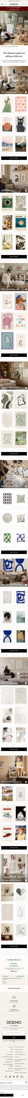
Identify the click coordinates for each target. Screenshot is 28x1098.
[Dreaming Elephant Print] (7, 301)
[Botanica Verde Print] (21, 419)
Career (11, 1052)
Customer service (19, 1049)
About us (11, 1047)
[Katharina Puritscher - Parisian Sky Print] (7, 143)
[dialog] (14, 1089)
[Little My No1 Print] (21, 794)
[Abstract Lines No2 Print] (7, 419)
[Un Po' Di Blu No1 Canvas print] (7, 636)
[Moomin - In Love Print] (21, 814)
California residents (19, 1063)
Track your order (19, 1052)
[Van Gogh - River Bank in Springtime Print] (21, 439)
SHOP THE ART (14, 158)
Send (14, 1037)
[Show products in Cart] (25, 4)
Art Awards (10, 1068)
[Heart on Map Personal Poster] (21, 932)
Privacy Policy (12, 1040)
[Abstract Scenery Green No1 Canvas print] (21, 617)
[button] (14, 42)
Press (11, 1049)
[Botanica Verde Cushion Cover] (21, 498)
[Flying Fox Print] (21, 341)
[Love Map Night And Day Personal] (21, 892)
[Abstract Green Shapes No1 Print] (7, 400)
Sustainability (10, 1054)
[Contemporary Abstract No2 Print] (7, 735)
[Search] (5, 4)
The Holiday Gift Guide (12, 46)
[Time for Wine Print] (7, 242)
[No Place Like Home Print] (7, 439)
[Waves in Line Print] (21, 695)
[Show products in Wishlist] (22, 4)
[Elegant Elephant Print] (7, 321)
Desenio (3, 46)
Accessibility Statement (7, 1057)
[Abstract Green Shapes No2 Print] (21, 400)
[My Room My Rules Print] (21, 321)
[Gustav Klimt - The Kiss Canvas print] (21, 636)
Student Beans (9, 1059)
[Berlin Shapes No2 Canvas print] (7, 617)
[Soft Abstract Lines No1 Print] (21, 735)
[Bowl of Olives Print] (21, 242)
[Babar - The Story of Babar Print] (7, 833)
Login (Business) (9, 1071)
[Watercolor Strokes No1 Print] (7, 715)
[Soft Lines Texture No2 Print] (21, 715)
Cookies (17, 1057)
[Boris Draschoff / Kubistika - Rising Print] (7, 124)
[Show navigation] (2, 4)
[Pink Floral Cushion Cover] (21, 518)
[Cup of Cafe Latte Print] (21, 222)
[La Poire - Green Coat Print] (7, 104)
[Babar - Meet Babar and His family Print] (7, 814)
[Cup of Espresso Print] (7, 203)
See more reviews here (14, 988)
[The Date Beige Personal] (7, 912)
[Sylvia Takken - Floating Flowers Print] (21, 104)
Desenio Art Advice (19, 1047)
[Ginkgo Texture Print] (7, 695)
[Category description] (26, 92)
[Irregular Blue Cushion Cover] (21, 538)
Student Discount (9, 1061)
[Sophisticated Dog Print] (21, 301)
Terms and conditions (20, 1054)
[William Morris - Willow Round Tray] (7, 518)
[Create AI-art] (7, 932)
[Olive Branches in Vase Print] (21, 203)
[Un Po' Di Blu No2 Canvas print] (21, 597)
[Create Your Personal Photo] (7, 892)
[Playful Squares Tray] (7, 538)
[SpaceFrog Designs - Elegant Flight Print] (21, 143)
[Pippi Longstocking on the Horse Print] (7, 794)
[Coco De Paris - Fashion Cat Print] (21, 124)
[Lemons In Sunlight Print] (7, 222)
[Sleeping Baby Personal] (21, 912)
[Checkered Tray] (7, 498)
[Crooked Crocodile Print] (7, 341)
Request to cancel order (21, 1072)
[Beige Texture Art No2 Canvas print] (7, 597)
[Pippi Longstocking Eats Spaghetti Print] (21, 833)
